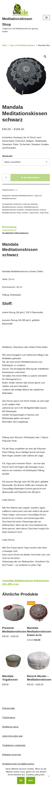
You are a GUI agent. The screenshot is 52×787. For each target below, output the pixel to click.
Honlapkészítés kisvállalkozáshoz (18, 764)
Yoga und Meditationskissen (22, 45)
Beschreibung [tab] (9, 227)
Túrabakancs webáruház (14, 745)
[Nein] (48, 776)
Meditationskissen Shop (11, 213)
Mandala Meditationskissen (22, 196)
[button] (45, 56)
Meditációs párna (10, 727)
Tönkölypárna (8, 717)
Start (4, 45)
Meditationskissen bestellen (13, 210)
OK (21, 780)
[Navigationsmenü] (46, 17)
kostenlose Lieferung (21, 204)
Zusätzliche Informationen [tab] (15, 233)
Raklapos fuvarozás (11, 754)
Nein (30, 780)
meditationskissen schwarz (35, 210)
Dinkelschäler (8, 708)
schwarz (25, 213)
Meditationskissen (31, 207)
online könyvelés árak (12, 736)
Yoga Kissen (34, 213)
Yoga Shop (44, 213)
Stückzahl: (7, 156)
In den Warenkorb (30, 177)
